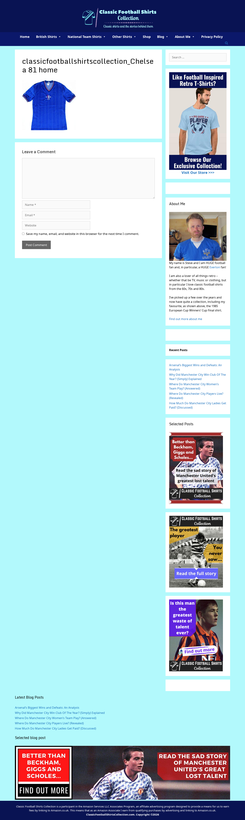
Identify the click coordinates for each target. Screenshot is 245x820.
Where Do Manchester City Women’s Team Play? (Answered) (55, 718)
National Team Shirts (85, 36)
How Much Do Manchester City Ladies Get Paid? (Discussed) (55, 728)
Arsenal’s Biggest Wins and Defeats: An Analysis (47, 708)
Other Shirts (122, 36)
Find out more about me (185, 319)
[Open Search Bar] (226, 43)
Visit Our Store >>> (198, 172)
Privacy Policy (212, 36)
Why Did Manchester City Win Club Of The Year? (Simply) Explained (60, 713)
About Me (182, 36)
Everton (215, 267)
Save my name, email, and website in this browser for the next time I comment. (82, 234)
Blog (160, 36)
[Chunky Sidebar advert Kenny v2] (196, 670)
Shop (147, 36)
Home (25, 36)
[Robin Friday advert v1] (196, 587)
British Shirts (46, 36)
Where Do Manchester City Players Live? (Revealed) (49, 723)
